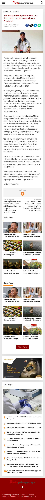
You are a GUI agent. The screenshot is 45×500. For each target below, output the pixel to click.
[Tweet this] (31, 25)
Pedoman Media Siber (28, 497)
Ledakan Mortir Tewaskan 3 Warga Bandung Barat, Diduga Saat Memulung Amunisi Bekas (12, 272)
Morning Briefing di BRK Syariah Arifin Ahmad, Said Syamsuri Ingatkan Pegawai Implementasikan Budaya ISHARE (12, 206)
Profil (23, 495)
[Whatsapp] (39, 25)
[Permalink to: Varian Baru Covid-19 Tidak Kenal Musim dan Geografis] (22, 401)
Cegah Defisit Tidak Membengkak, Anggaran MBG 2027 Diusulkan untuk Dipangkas (11, 254)
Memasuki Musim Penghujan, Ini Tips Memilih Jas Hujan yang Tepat (23, 446)
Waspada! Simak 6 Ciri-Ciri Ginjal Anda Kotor (24, 423)
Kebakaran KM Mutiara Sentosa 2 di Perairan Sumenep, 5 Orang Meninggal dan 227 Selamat (32, 254)
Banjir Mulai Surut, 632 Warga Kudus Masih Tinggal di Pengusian (23, 433)
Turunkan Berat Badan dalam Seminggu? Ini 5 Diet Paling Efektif (24, 472)
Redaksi (31, 495)
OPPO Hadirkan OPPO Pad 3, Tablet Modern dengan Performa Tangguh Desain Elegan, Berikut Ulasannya (32, 205)
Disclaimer (13, 497)
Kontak (4, 497)
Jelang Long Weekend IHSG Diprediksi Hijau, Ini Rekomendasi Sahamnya (24, 452)
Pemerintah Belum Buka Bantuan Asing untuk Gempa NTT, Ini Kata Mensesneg (11, 235)
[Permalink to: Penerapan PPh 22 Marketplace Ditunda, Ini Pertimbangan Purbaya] (32, 227)
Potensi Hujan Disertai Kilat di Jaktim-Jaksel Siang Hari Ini (24, 459)
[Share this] (27, 25)
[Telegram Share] (35, 25)
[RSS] (22, 194)
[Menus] (3, 2)
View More (22, 347)
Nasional (6, 26)
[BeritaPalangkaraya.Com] (23, 2)
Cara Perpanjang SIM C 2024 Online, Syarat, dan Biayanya (24, 439)
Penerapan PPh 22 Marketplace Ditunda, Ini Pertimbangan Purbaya (31, 235)
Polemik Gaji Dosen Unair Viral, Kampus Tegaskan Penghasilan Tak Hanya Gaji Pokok (31, 272)
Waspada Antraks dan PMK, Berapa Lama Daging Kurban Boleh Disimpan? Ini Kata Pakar (23, 465)
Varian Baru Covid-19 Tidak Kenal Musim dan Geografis (24, 418)
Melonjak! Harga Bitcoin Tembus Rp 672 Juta (24, 427)
